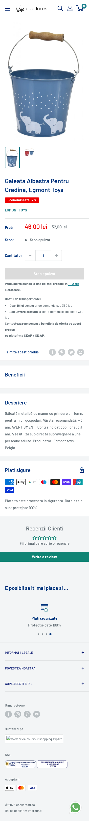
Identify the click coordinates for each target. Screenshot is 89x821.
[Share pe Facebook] (52, 352)
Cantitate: (13, 255)
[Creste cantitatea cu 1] (56, 255)
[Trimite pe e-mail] (80, 352)
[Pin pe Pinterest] (61, 352)
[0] (80, 8)
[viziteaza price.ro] (34, 737)
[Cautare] (60, 8)
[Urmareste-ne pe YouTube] (36, 714)
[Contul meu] (69, 8)
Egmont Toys (16, 210)
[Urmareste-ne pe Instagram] (17, 714)
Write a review (44, 556)
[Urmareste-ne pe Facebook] (8, 714)
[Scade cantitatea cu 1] (30, 255)
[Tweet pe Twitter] (71, 352)
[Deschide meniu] (7, 9)
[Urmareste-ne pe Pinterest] (27, 714)
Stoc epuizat (44, 273)
